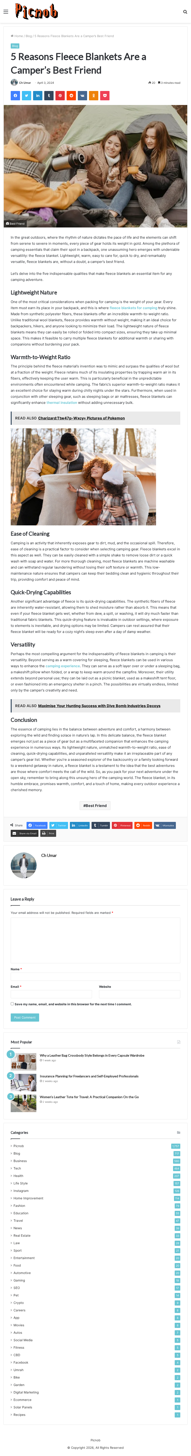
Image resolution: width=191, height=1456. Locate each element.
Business (20, 1161)
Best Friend (96, 805)
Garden (19, 1385)
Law (17, 1243)
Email (16, 986)
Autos (18, 1332)
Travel (18, 1220)
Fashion (19, 1206)
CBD (17, 1355)
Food (17, 1265)
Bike (17, 1377)
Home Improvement (28, 1198)
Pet (16, 1295)
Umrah (19, 1370)
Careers (19, 1310)
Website (105, 986)
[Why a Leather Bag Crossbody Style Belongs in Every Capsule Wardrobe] (23, 1062)
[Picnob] (36, 11)
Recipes (19, 1415)
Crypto (19, 1303)
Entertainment (24, 1258)
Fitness (19, 1347)
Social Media (23, 1340)
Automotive (22, 1273)
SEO (17, 1288)
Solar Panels (23, 1407)
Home (18, 36)
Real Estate (22, 1235)
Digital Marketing (26, 1392)
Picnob (19, 1146)
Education (21, 1213)
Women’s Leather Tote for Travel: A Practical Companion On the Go (89, 1097)
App (16, 1318)
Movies (19, 1325)
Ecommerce (22, 1400)
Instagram (21, 1191)
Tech (17, 1168)
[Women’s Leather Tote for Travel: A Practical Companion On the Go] (23, 1103)
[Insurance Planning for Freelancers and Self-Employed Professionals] (23, 1082)
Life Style (21, 1183)
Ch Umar (25, 82)
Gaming (19, 1280)
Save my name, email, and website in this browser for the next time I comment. (73, 1004)
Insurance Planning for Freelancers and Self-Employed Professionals (89, 1076)
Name (16, 969)
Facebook (21, 1362)
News (18, 1228)
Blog (29, 36)
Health (18, 1176)
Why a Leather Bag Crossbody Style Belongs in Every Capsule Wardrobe (92, 1055)
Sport (18, 1250)
